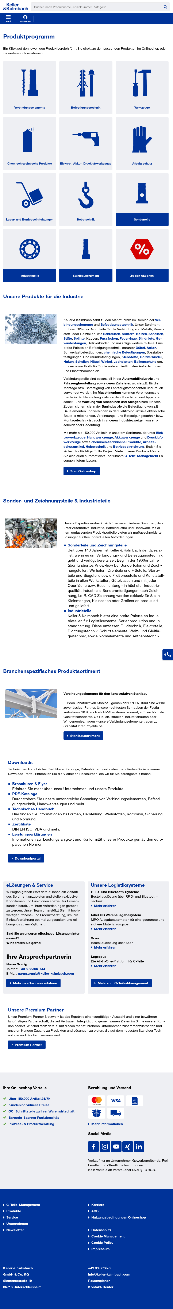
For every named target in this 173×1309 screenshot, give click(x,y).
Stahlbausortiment (86, 275)
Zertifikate (21, 824)
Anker (151, 348)
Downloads (20, 762)
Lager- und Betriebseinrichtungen (29, 219)
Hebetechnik (86, 219)
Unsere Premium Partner (36, 1010)
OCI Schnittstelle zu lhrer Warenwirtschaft (41, 1111)
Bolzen (141, 334)
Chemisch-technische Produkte (29, 163)
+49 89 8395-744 (32, 969)
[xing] (128, 1146)
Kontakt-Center (100, 1287)
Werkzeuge (142, 107)
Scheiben (156, 334)
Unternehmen (17, 1223)
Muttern (128, 334)
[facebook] (94, 1146)
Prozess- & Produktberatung (31, 1124)
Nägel (95, 361)
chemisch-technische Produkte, (117, 442)
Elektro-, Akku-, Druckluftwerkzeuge (85, 163)
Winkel (106, 361)
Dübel (140, 348)
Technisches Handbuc (32, 809)
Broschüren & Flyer (29, 783)
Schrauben (111, 334)
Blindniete (146, 338)
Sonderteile (142, 219)
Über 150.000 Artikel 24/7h (29, 1098)
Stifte (68, 338)
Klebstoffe (130, 357)
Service (12, 1217)
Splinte (79, 338)
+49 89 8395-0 (99, 1268)
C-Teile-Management (141, 456)
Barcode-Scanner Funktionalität (33, 1117)
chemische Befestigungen (124, 352)
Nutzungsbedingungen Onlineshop (118, 1217)
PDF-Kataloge (24, 793)
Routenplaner (99, 1280)
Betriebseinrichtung (128, 446)
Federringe (128, 338)
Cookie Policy (102, 1242)
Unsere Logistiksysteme (118, 885)
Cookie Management (108, 1236)
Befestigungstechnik (85, 107)
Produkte (13, 1211)
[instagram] (105, 1146)
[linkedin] (139, 1146)
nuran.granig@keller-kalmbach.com (46, 973)
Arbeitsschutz (142, 163)
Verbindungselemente (29, 107)
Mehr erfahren (105, 906)
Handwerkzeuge (100, 437)
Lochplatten (123, 361)
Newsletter (15, 1230)
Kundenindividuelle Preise (28, 1105)
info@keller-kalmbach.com (109, 1274)
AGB (95, 1211)
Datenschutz (101, 1230)
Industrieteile (29, 275)
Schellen (82, 361)
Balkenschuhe (145, 361)
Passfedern (109, 338)
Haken (69, 361)
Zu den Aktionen (142, 275)
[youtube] (116, 1146)
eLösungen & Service (29, 885)
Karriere (97, 1205)
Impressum (100, 1249)
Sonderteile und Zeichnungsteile (97, 545)
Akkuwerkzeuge (127, 437)
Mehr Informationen (107, 1124)
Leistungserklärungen (32, 834)
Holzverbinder (151, 357)
